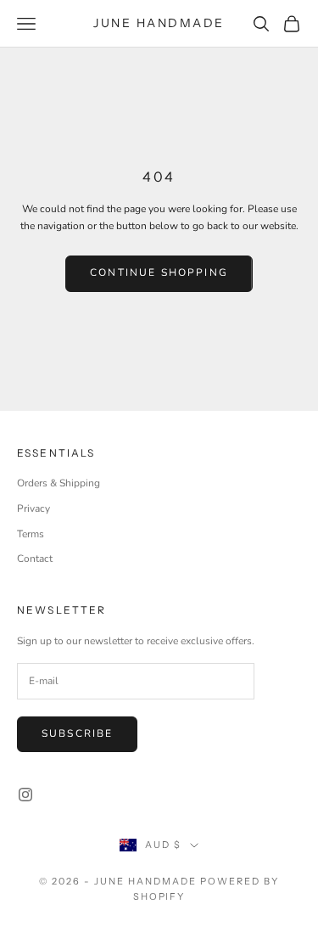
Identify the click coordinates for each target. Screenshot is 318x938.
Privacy (33, 508)
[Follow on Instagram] (25, 794)
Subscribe (77, 733)
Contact (35, 558)
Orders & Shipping (58, 483)
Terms (30, 534)
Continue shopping (159, 272)
